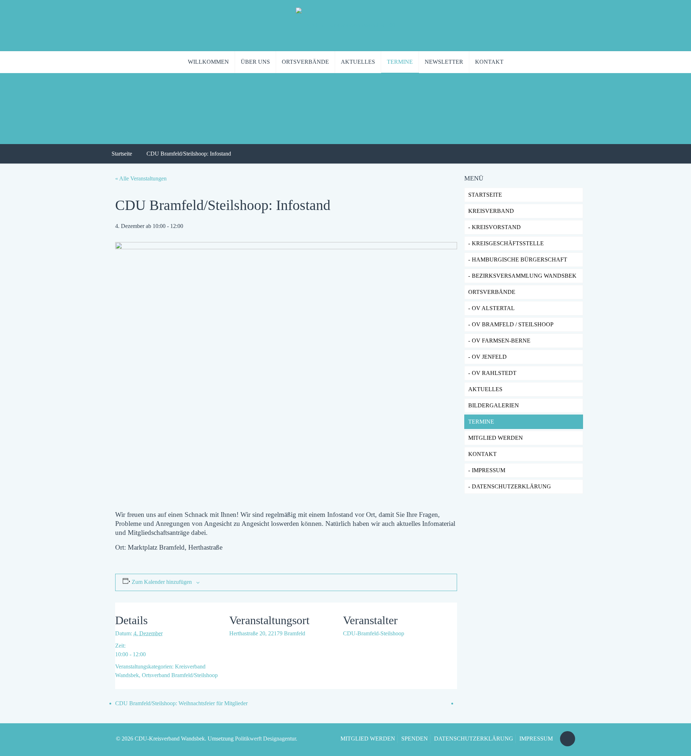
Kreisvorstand (496, 227)
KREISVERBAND (491, 211)
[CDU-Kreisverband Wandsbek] (345, 25)
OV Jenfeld (489, 357)
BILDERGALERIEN (493, 405)
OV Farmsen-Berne (501, 340)
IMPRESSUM (488, 470)
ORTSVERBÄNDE (491, 292)
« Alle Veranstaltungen (141, 178)
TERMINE (481, 422)
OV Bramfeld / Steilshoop (513, 324)
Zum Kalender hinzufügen (162, 582)
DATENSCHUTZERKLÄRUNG (511, 486)
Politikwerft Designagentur (265, 738)
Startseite (122, 154)
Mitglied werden (495, 438)
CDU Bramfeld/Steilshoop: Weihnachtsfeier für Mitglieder (181, 703)
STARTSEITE (485, 195)
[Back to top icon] (567, 738)
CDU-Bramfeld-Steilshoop (373, 633)
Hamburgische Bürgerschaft (519, 259)
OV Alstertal (493, 308)
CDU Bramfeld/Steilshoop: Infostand (188, 154)
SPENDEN (414, 738)
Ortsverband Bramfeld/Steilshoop (180, 675)
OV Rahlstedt (494, 373)
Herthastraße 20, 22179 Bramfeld (267, 633)
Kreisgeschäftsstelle (508, 243)
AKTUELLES (485, 389)
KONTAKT (482, 454)
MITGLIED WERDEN (367, 738)
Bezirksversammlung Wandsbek (524, 276)
